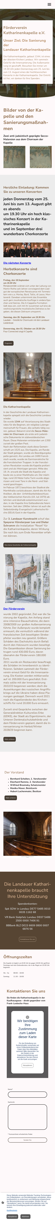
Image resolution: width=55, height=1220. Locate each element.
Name (10, 1089)
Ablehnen (25, 1217)
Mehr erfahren (10, 739)
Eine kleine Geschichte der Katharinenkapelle (20, 545)
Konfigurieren (12, 1210)
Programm (8, 343)
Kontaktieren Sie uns (27, 939)
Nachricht (11, 1102)
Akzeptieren (27, 1065)
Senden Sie (27, 1140)
